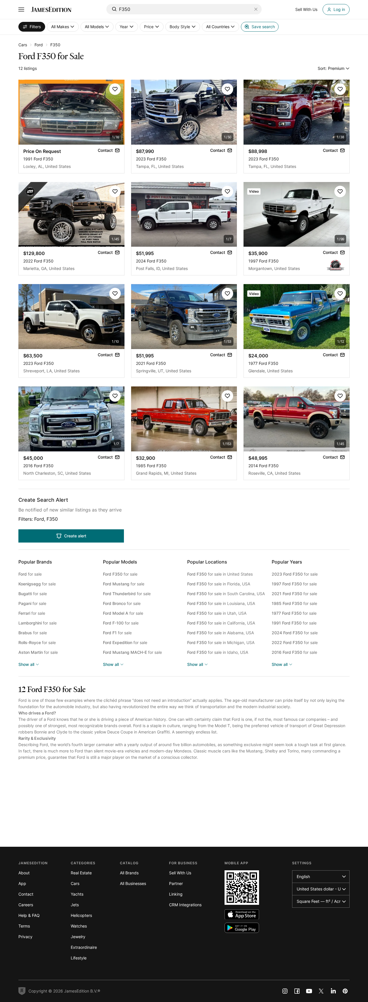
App (22, 883)
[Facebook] (297, 991)
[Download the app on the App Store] (242, 914)
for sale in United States (220, 574)
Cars (22, 44)
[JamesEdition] (51, 9)
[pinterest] (345, 991)
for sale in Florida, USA (218, 583)
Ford (38, 44)
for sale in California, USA (221, 622)
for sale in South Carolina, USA (226, 593)
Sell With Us (180, 872)
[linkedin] (333, 991)
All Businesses (133, 883)
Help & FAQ (29, 915)
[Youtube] (309, 991)
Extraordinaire (84, 947)
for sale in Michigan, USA (220, 642)
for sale (30, 574)
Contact (25, 894)
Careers (25, 904)
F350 (55, 44)
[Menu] (21, 9)
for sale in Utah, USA (216, 613)
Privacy (25, 936)
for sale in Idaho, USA (217, 652)
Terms (24, 926)
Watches (79, 926)
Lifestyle (79, 957)
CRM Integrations (185, 904)
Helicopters (81, 915)
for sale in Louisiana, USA (221, 603)
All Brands (129, 872)
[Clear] (256, 9)
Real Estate (81, 872)
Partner (176, 883)
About (24, 872)
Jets (75, 904)
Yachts (77, 894)
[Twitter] (321, 991)
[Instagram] (285, 991)
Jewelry (78, 936)
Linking (176, 894)
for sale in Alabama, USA (220, 632)
